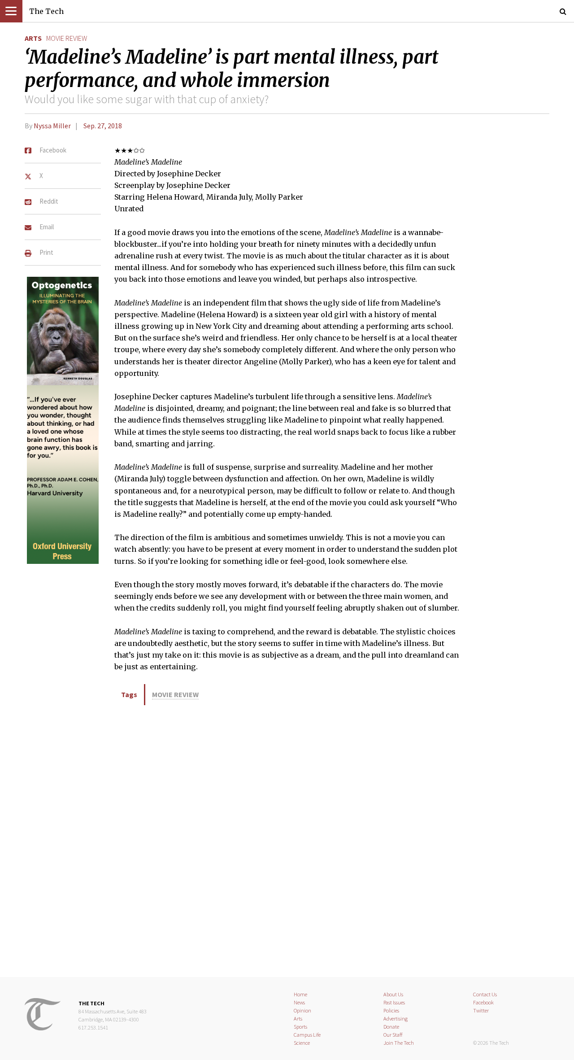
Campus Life (307, 1034)
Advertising (395, 1018)
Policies (391, 1010)
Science (302, 1042)
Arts (33, 38)
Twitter (481, 1010)
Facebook (483, 1002)
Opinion (302, 1010)
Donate (391, 1026)
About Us (393, 994)
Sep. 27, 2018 (102, 125)
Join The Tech (398, 1042)
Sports (300, 1026)
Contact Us (485, 994)
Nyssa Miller (52, 125)
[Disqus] (287, 839)
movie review (66, 38)
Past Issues (394, 1002)
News (299, 1002)
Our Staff (393, 1034)
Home (300, 994)
